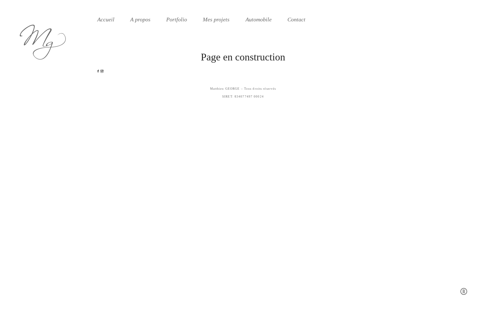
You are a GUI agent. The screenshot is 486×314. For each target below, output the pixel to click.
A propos (140, 19)
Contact (296, 19)
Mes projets (216, 19)
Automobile (259, 19)
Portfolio (176, 19)
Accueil (105, 19)
